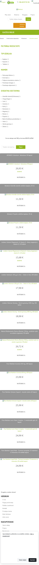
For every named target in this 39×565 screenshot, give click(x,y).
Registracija (5, 531)
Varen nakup (6, 525)
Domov (2, 38)
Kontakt (4, 508)
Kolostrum (5, 109)
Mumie (4, 114)
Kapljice (4, 59)
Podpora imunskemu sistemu (10, 80)
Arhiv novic (5, 517)
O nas (4, 500)
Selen (4, 121)
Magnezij (5, 111)
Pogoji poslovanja (7, 502)
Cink (3, 101)
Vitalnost (24, 38)
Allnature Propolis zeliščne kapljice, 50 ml (19, 214)
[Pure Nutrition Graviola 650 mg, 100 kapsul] (19, 373)
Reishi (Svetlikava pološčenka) (10, 119)
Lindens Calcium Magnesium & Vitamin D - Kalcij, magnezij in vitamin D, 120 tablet (20, 243)
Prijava (33, 15)
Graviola (4, 104)
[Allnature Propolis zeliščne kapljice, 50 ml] (19, 223)
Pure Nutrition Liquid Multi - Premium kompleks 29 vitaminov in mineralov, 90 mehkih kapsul (20, 451)
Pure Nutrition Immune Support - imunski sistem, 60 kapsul (19, 392)
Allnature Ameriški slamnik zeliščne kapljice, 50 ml (19, 186)
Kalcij (4, 106)
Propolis (4, 116)
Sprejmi (32, 560)
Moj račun (8, 15)
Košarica (16, 15)
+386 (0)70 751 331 (24, 2)
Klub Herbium (6, 514)
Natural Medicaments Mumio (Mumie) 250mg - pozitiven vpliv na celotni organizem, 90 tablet (19, 332)
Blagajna (24, 15)
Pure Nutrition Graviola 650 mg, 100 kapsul (19, 364)
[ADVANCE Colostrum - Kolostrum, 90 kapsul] (19, 164)
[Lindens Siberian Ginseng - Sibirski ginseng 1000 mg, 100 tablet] (19, 312)
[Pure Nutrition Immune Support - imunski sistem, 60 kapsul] (19, 401)
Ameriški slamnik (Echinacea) (10, 96)
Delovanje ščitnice (7, 75)
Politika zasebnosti (8, 505)
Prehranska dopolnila (13, 38)
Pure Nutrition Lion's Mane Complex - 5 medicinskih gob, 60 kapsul (19, 421)
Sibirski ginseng (6, 124)
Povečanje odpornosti (8, 85)
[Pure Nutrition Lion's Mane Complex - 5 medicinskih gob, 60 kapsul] (19, 430)
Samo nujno (22, 560)
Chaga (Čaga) (6, 99)
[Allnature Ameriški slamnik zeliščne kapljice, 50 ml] (19, 195)
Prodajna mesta (7, 511)
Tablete (4, 64)
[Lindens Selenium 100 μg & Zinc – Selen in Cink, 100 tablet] (19, 284)
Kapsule (4, 62)
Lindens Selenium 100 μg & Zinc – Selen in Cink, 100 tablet (20, 275)
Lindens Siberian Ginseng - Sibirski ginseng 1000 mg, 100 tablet (19, 304)
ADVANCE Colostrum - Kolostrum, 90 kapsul (19, 155)
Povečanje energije (7, 83)
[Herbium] (19, 9)
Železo (4, 126)
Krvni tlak (5, 78)
